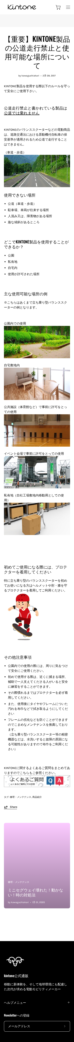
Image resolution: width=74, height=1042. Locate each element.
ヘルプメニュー (15, 1002)
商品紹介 (37, 797)
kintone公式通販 (16, 975)
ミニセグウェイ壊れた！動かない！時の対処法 (35, 892)
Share (13, 807)
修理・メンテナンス (20, 797)
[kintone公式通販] (21, 7)
